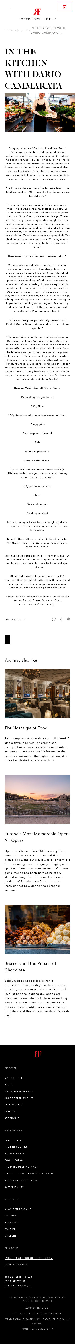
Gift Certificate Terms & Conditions (29, 1173)
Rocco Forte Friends (19, 1091)
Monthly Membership (37, 1329)
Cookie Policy (14, 1160)
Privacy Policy (14, 1153)
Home (9, 30)
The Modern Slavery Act (21, 1167)
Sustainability (14, 1187)
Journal (22, 30)
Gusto (53, 378)
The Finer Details (16, 1147)
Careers (10, 1111)
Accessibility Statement (21, 1180)
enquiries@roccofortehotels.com (29, 1258)
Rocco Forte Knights (19, 1098)
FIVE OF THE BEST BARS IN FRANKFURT (37, 1313)
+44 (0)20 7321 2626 (16, 1264)
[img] (37, 693)
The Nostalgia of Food (26, 728)
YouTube (10, 1229)
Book (65, 7)
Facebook (11, 1215)
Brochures (12, 1118)
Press (8, 1084)
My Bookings (13, 1078)
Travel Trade (13, 1140)
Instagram (12, 1222)
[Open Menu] (10, 7)
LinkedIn (10, 1236)
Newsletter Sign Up (18, 1209)
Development (14, 1104)
